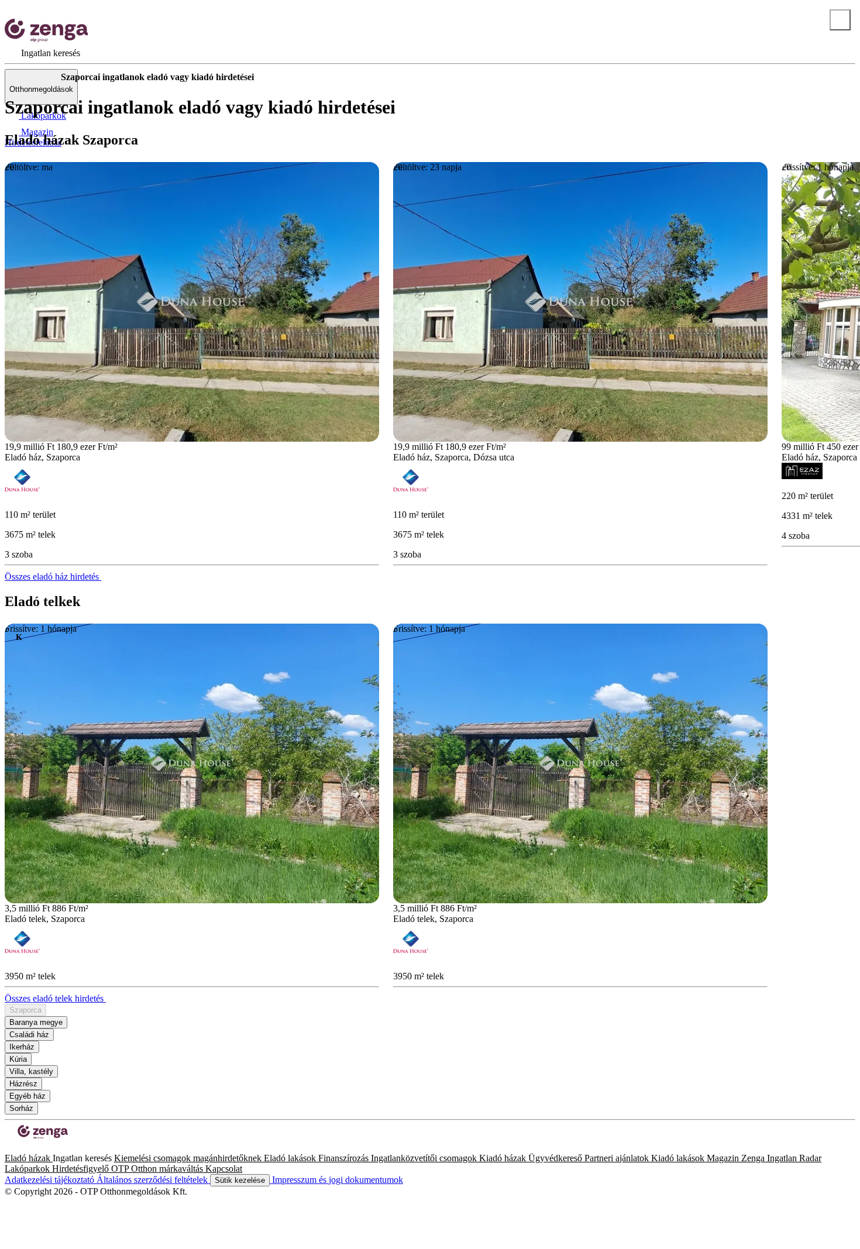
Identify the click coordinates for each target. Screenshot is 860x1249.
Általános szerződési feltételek (153, 1180)
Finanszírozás (344, 1158)
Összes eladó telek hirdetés (55, 998)
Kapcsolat (223, 1169)
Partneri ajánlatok (617, 1158)
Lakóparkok (28, 1169)
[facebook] (9, 1147)
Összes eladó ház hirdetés (53, 577)
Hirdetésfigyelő (81, 1169)
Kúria (18, 1059)
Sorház (21, 1108)
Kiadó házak (503, 1158)
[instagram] (18, 1147)
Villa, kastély (31, 1071)
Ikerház (22, 1046)
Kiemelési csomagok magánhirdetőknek (189, 1158)
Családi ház (29, 1034)
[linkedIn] (28, 1147)
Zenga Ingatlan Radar (781, 1158)
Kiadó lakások (679, 1158)
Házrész (23, 1083)
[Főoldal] (35, 77)
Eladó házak (29, 1158)
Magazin (724, 1158)
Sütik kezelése (240, 1180)
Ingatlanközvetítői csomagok (425, 1158)
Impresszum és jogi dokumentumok (336, 1180)
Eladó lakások (291, 1158)
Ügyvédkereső (556, 1158)
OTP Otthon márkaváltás (158, 1169)
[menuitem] (42, 53)
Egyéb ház (27, 1096)
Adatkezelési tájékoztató (51, 1180)
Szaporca (25, 1010)
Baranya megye (36, 1022)
